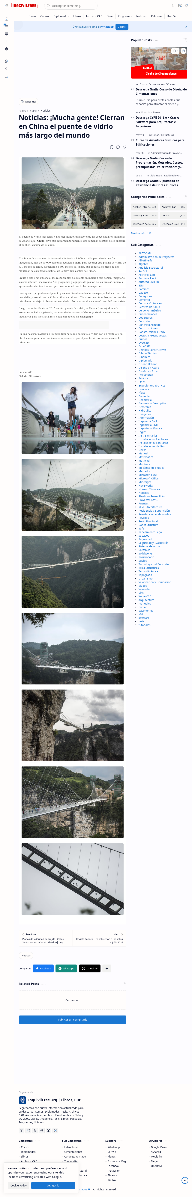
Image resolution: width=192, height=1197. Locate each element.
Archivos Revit (147, 278)
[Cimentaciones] (158, 84)
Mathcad (144, 460)
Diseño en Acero (149, 367)
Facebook (113, 1166)
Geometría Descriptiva (152, 403)
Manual (143, 453)
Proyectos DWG (148, 500)
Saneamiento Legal (151, 532)
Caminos (144, 289)
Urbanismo (145, 578)
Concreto (144, 321)
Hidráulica (145, 410)
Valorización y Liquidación (155, 582)
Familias (144, 389)
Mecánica (145, 464)
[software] (155, 112)
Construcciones (148, 328)
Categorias (145, 296)
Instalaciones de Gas (152, 446)
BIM (141, 285)
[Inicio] (32, 16)
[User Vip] (172, 16)
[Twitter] (35, 1130)
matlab (143, 607)
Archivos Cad (147, 274)
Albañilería (145, 260)
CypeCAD (144, 346)
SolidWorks (145, 553)
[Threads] (42, 1130)
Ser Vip (112, 1152)
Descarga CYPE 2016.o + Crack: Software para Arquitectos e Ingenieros (157, 122)
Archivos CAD (29, 1161)
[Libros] (77, 16)
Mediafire (157, 1156)
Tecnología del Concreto (154, 564)
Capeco (143, 292)
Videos (143, 585)
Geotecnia (145, 407)
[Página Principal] (6, 19)
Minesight (145, 482)
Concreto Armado (149, 325)
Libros (142, 450)
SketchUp (144, 550)
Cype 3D (144, 342)
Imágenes (145, 414)
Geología (144, 396)
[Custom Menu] (6, 41)
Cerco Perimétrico (150, 310)
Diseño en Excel (148, 371)
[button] (6, 5)
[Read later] (112, 147)
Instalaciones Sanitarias (154, 442)
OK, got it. (53, 1185)
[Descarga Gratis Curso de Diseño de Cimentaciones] (159, 63)
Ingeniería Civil (148, 425)
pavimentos (146, 610)
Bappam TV (180, 1189)
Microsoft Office (148, 478)
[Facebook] (21, 1130)
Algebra (143, 264)
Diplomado (145, 360)
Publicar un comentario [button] (72, 1019)
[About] (6, 68)
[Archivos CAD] (94, 16)
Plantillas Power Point (152, 496)
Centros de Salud (149, 307)
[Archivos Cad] (173, 207)
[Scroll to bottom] (185, 1180)
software (144, 618)
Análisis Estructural (151, 267)
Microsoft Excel (148, 475)
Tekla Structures (149, 568)
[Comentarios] (175, 51)
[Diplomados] (61, 16)
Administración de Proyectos (156, 257)
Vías (141, 593)
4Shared (156, 1152)
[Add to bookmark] (183, 51)
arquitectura (146, 600)
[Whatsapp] (55, 1130)
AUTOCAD (145, 253)
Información (146, 417)
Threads (113, 1175)
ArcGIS (143, 271)
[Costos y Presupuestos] (144, 215)
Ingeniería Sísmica (150, 428)
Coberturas (146, 317)
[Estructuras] (167, 135)
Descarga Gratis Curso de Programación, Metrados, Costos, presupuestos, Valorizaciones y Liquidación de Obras (159, 162)
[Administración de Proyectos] (167, 153)
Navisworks (146, 485)
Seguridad (145, 539)
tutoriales (145, 625)
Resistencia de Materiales (155, 514)
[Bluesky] (48, 1130)
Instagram (114, 1170)
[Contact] (6, 76)
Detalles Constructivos (152, 350)
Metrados (145, 471)
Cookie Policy (18, 1185)
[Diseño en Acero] (144, 223)
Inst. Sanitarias (148, 435)
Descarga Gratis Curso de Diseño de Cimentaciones (161, 91)
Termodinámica (148, 571)
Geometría (145, 400)
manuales (145, 603)
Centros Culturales (150, 303)
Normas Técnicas (149, 489)
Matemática (146, 457)
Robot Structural (149, 525)
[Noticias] (141, 16)
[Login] (6, 61)
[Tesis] (110, 16)
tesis (141, 621)
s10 (141, 614)
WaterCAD (145, 596)
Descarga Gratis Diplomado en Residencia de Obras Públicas (157, 183)
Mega (154, 1161)
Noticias (144, 492)
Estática (143, 378)
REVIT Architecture (150, 507)
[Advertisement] (72, 64)
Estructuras (146, 375)
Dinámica (144, 357)
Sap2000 (144, 535)
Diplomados (28, 1152)
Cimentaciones (148, 314)
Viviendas (145, 589)
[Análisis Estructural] (144, 207)
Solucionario (146, 557)
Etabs (142, 382)
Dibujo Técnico (148, 353)
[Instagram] (28, 1130)
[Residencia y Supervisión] (177, 175)
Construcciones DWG (152, 332)
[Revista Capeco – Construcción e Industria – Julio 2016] (99, 938)
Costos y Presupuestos (153, 335)
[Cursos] (44, 16)
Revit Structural (148, 521)
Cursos (143, 339)
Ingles (142, 432)
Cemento (144, 300)
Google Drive (159, 1147)
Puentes (144, 503)
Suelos (143, 560)
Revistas (144, 518)
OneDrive (157, 1166)
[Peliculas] (157, 16)
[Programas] (125, 16)
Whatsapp (107, 26)
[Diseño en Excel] (173, 223)
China (40, 240)
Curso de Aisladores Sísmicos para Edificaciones (160, 142)
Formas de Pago (117, 1161)
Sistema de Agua (149, 546)
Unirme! (122, 26)
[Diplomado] (156, 175)
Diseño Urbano (148, 364)
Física (142, 392)
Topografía (145, 575)
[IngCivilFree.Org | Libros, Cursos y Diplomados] (24, 5)
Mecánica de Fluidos (151, 467)
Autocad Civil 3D (149, 282)
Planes (112, 1156)
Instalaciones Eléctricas (153, 439)
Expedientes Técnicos (152, 385)
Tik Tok (112, 1180)
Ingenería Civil (148, 421)
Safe (141, 528)
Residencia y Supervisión (154, 510)
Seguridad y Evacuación (154, 543)
